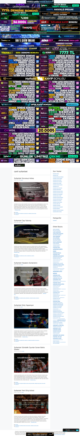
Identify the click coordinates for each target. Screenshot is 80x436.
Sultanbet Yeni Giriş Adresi (24, 390)
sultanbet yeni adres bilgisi (56, 333)
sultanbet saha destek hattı (61, 318)
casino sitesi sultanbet (58, 233)
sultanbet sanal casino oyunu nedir (40, 383)
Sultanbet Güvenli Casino (57, 184)
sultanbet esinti (61, 269)
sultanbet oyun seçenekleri (57, 306)
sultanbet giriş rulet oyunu (62, 281)
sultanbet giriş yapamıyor (24, 340)
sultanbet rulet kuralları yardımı (56, 317)
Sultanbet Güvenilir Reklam (58, 197)
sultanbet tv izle (57, 328)
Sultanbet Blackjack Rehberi (58, 176)
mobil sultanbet (56, 243)
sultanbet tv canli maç (58, 325)
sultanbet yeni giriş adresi (34, 425)
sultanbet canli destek (58, 255)
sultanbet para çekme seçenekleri (58, 312)
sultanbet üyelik (57, 338)
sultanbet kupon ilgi (62, 297)
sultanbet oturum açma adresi (58, 305)
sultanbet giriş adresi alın (56, 281)
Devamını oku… (18, 209)
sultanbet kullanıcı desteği (56, 297)
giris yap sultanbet (56, 239)
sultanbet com (55, 267)
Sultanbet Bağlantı (56, 208)
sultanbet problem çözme (60, 313)
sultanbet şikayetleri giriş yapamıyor (33, 340)
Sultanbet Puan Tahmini (57, 181)
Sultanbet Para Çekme (57, 311)
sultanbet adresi (56, 245)
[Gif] (40, 79)
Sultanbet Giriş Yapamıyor (24, 305)
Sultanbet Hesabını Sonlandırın (25, 263)
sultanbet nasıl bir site (58, 303)
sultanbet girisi (56, 275)
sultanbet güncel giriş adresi (56, 286)
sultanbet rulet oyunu (55, 318)
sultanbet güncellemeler (56, 287)
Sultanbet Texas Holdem (57, 178)
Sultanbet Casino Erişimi (57, 202)
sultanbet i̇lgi (61, 291)
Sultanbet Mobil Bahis (57, 189)
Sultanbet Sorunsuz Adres (24, 178)
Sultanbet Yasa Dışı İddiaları (58, 210)
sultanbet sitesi (56, 321)
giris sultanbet (56, 237)
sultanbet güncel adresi (57, 285)
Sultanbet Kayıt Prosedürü (58, 206)
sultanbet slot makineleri (62, 321)
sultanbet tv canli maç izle (57, 326)
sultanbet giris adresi (57, 272)
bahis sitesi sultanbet (56, 230)
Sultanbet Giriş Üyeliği (57, 183)
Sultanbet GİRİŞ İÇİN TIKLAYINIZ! (40, 32)
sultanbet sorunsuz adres (32, 213)
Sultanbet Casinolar (56, 205)
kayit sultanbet (57, 242)
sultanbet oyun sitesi (57, 307)
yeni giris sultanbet (56, 343)
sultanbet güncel (57, 282)
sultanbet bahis (56, 247)
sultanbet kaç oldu (56, 296)
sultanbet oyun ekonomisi (24, 213)
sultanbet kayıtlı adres (56, 295)
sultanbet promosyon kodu (58, 316)
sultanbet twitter (57, 329)
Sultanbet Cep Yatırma (22, 221)
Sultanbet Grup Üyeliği (57, 180)
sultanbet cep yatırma (23, 255)
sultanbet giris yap (57, 278)
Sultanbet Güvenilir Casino (58, 192)
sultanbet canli (56, 254)
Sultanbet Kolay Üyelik (57, 195)
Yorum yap (17, 214)
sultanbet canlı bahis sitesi (57, 257)
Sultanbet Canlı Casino (57, 258)
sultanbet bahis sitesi (57, 250)
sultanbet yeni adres (56, 332)
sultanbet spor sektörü (30, 255)
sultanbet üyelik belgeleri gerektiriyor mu (58, 339)
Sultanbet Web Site (56, 203)
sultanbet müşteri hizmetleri (57, 302)
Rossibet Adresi (56, 173)
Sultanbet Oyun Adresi (57, 200)
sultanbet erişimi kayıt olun (56, 269)
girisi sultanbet (56, 236)
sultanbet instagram (56, 291)
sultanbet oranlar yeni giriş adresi (25, 425)
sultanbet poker (55, 313)
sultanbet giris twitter (57, 276)
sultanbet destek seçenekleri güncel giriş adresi (58, 268)
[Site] (20, 57)
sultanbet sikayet (61, 320)
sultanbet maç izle (56, 298)
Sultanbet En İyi (56, 186)
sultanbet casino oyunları (58, 263)
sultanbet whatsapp (57, 331)
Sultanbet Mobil (56, 301)
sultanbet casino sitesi (58, 264)
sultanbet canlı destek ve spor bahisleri (57, 259)
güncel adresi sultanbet (57, 240)
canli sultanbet (17, 213)
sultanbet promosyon (57, 314)
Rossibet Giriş (55, 175)
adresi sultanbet (56, 229)
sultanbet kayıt (56, 292)
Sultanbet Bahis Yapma (57, 211)
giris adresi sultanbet (57, 234)
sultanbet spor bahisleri (57, 322)
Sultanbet (16, 212)
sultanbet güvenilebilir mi (57, 288)
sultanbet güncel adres (58, 284)
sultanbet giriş (57, 279)
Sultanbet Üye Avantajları (57, 194)
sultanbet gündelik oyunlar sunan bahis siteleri (27, 383)
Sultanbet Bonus (57, 252)
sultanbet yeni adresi (58, 335)
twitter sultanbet (56, 341)
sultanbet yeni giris (57, 336)
